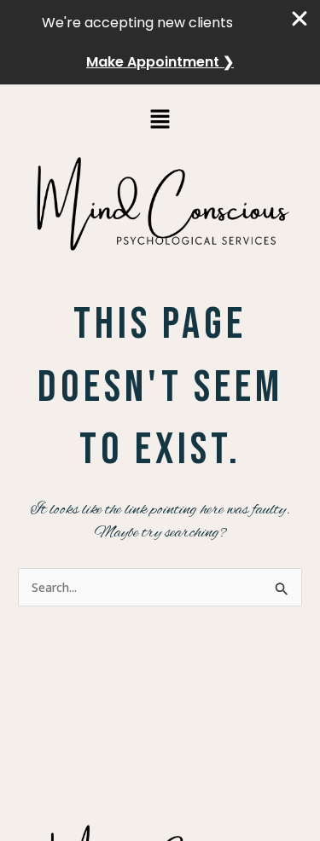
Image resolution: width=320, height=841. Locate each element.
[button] (160, 119)
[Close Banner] (300, 19)
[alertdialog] (160, 42)
